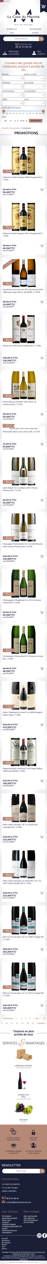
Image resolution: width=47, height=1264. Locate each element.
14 (28, 1023)
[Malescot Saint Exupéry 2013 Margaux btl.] (23, 230)
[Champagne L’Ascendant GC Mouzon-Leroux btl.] (23, 653)
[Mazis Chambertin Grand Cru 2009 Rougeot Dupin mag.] (23, 709)
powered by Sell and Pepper (16, 1262)
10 (7, 1023)
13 (22, 1023)
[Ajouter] (41, 189)
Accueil (5, 128)
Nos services (15, 128)
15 (33, 1023)
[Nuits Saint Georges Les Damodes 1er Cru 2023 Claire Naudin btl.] (23, 878)
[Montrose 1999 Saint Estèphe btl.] (23, 342)
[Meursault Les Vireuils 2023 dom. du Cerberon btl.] (23, 399)
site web (25, 1262)
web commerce (31, 1262)
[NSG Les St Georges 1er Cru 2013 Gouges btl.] (23, 990)
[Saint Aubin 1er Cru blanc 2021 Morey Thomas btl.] (23, 485)
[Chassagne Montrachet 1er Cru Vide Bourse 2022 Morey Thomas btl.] (23, 541)
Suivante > (41, 1023)
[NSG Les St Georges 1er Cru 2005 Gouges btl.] (23, 934)
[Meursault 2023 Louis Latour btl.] (23, 428)
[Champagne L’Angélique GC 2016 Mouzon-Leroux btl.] (23, 597)
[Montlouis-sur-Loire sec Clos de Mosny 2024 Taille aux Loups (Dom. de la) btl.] (23, 286)
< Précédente (8, 1018)
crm (37, 1262)
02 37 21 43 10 (12, 1198)
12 (17, 1023)
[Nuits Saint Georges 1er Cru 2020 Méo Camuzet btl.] (23, 821)
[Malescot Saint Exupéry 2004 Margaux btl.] (23, 174)
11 (12, 1023)
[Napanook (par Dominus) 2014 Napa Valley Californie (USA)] (23, 765)
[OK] (41, 39)
